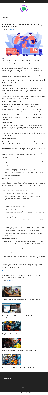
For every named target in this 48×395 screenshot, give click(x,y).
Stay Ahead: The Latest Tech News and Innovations (17, 334)
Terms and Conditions (6, 378)
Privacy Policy (5, 375)
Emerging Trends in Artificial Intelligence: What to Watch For (20, 367)
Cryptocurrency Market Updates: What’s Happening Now (19, 350)
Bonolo (3, 270)
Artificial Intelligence (11, 280)
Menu (25, 1)
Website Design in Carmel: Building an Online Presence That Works (22, 299)
